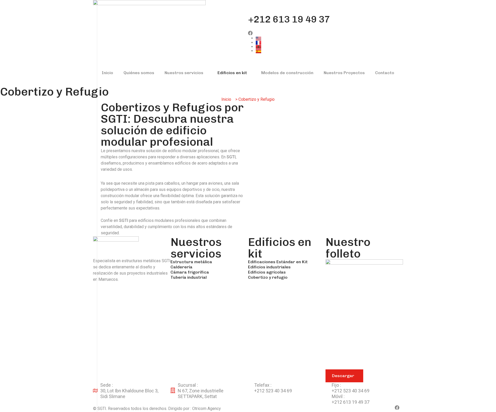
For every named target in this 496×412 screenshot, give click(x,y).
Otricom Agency (206, 408)
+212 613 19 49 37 (289, 19)
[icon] (250, 33)
